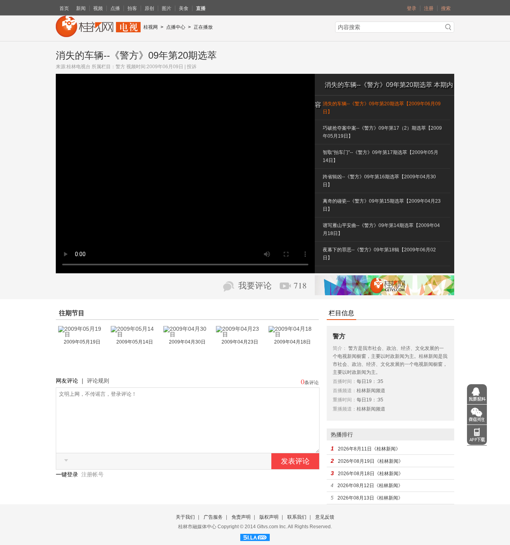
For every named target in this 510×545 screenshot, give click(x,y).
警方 (120, 66)
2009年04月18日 (292, 342)
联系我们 (296, 517)
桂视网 (150, 27)
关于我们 (185, 517)
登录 (411, 8)
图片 (166, 8)
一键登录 (68, 474)
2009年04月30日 (187, 342)
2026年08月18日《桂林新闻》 (370, 473)
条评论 (311, 382)
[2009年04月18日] (292, 334)
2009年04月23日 (240, 342)
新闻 (81, 8)
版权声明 (269, 517)
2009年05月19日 (82, 342)
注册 (429, 8)
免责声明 (241, 517)
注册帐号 (92, 474)
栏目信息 (341, 313)
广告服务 (213, 517)
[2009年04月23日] (240, 334)
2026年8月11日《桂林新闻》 (369, 449)
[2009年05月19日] (82, 334)
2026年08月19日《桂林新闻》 (370, 461)
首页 (64, 8)
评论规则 (98, 380)
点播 (115, 8)
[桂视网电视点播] (98, 34)
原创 (149, 8)
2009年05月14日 (134, 342)
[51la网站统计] (255, 536)
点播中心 (175, 27)
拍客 (132, 8)
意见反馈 (324, 517)
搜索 (446, 8)
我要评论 (255, 285)
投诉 (191, 66)
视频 (98, 8)
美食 (183, 8)
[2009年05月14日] (135, 334)
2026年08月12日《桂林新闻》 (370, 485)
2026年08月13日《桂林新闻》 (370, 498)
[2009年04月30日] (187, 334)
